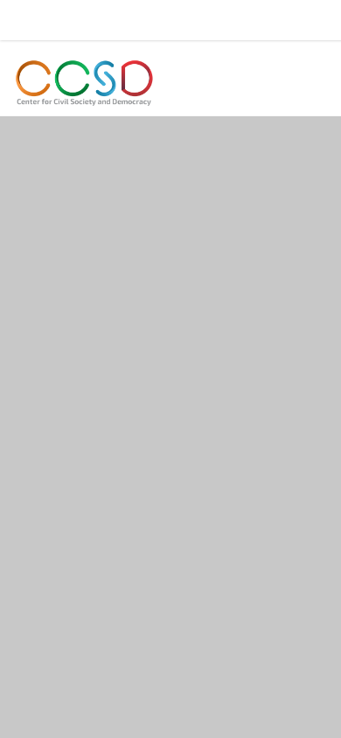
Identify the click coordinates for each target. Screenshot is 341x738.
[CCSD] (85, 83)
